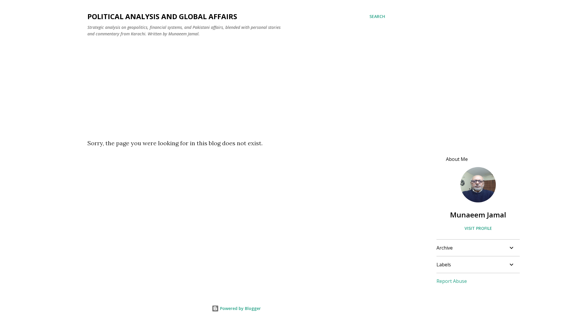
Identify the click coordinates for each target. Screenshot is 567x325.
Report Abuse (451, 281)
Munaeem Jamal (478, 215)
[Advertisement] (236, 85)
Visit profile (478, 228)
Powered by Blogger (240, 308)
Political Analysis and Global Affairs (162, 16)
